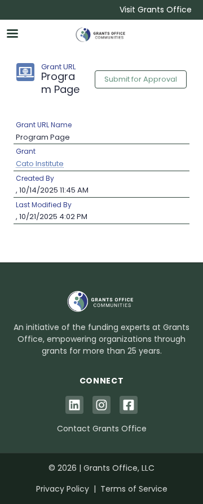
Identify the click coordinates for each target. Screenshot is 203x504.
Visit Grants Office (156, 9)
